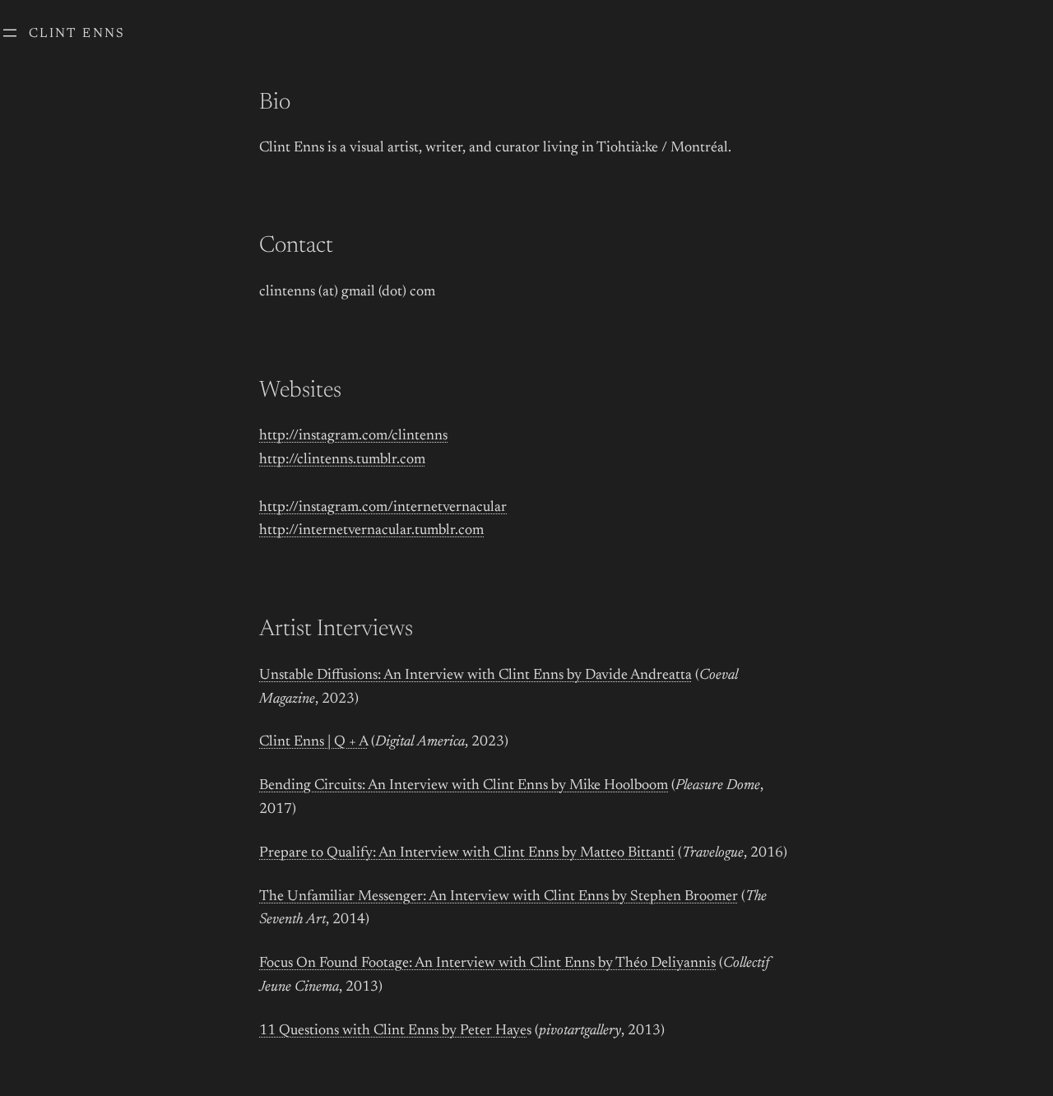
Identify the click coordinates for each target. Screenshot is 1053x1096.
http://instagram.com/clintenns (353, 436)
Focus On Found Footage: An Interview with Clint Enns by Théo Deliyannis (487, 963)
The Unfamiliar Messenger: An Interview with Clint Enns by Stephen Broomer (498, 896)
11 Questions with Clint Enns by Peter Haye (392, 1031)
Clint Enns (77, 33)
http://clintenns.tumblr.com (342, 460)
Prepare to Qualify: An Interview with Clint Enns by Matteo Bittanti (467, 853)
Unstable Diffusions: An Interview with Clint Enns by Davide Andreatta (475, 675)
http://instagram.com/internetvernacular (383, 507)
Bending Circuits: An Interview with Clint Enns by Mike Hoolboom (463, 785)
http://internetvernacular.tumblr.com (371, 530)
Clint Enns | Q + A (313, 742)
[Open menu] (10, 33)
